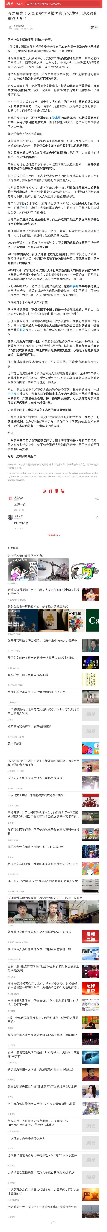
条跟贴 (52, 535)
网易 (10, 4)
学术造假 (14, 394)
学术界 (56, 118)
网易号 (19, 3)
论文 (25, 208)
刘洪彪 (74, 286)
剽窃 (22, 330)
